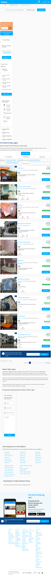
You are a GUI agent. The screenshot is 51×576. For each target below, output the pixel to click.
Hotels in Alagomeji (7, 139)
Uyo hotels (22, 459)
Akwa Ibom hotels (8, 460)
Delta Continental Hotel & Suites (39, 532)
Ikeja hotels (37, 452)
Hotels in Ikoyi (25, 536)
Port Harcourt (32, 538)
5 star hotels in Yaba (9, 472)
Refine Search (7, 57)
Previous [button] (0, 173)
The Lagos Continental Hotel (38, 544)
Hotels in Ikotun (25, 550)
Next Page (47, 362)
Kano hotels (22, 455)
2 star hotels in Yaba (9, 467)
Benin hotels (22, 457)
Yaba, (19, 170)
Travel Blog (17, 535)
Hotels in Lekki (25, 532)
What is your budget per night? (6, 46)
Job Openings (11, 536)
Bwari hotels (38, 455)
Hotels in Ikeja (25, 531)
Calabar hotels (7, 459)
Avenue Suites (39, 567)
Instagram (17, 533)
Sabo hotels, (6, 484)
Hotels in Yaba (6, 132)
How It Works (11, 542)
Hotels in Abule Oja (7, 135)
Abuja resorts (38, 462)
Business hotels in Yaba (9, 474)
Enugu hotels (22, 462)
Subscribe (10, 28)
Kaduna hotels (23, 460)
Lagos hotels (7, 452)
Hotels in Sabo (6, 129)
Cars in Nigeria (18, 546)
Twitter (16, 531)
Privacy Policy (11, 538)
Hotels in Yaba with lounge (25, 471)
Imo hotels (7, 457)
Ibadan (30, 540)
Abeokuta (31, 542)
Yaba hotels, (12, 484)
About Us (10, 533)
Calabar (30, 533)
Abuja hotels (7, 453)
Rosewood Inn (39, 552)
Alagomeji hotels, (27, 484)
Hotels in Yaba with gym (25, 473)
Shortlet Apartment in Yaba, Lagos (7, 33)
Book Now (45, 179)
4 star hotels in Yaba (9, 470)
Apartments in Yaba (9, 476)
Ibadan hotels (23, 452)
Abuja (30, 532)
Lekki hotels (37, 453)
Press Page (10, 535)
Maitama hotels (38, 457)
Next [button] (16, 173)
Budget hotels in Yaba (9, 465)
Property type (4, 64)
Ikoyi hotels (37, 459)
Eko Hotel (38, 538)
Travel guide (17, 539)
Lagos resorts (38, 460)
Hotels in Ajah (25, 549)
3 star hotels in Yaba (9, 469)
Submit (9, 435)
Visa (9, 531)
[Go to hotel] (8, 174)
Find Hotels (41, 9)
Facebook (17, 532)
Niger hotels (7, 462)
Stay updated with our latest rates (6, 24)
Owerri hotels (23, 453)
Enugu (30, 536)
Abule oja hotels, (19, 484)
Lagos (21, 170)
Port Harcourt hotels (9, 455)
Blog (9, 532)
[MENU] (48, 2)
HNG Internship (11, 543)
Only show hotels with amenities (6, 101)
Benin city (31, 539)
